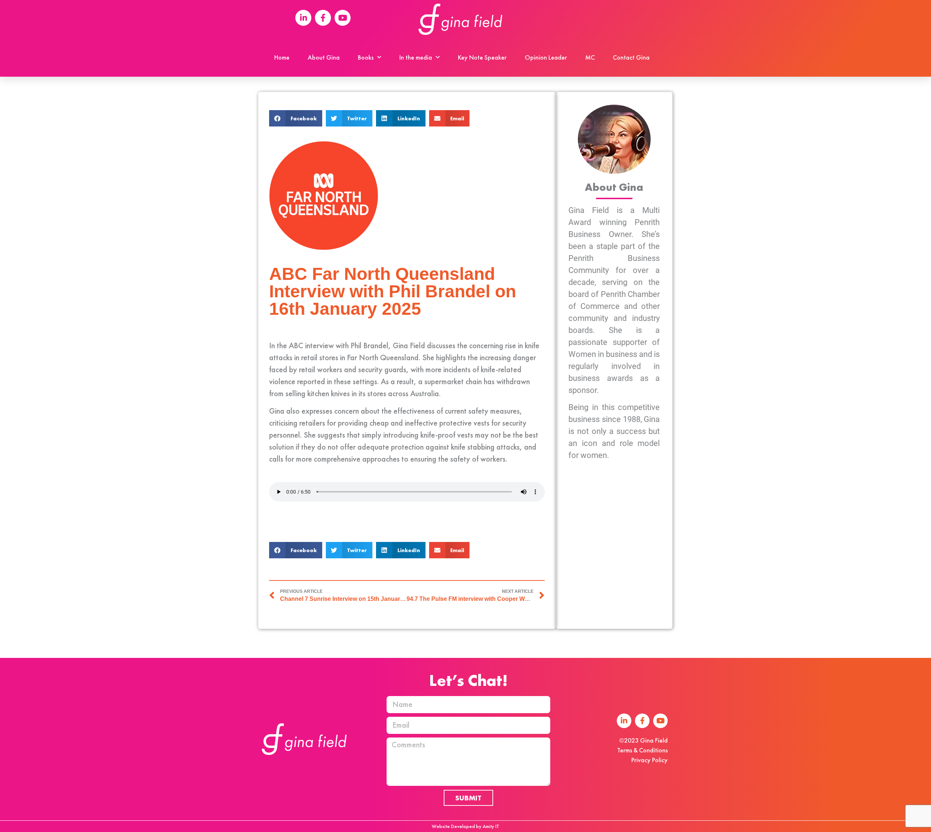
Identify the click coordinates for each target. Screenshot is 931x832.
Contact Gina (631, 57)
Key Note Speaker (482, 57)
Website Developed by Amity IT (465, 826)
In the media (415, 57)
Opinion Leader (546, 57)
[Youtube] (660, 721)
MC (590, 57)
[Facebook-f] (642, 721)
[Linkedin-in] (624, 721)
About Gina (324, 57)
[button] (295, 118)
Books (365, 57)
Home (281, 57)
